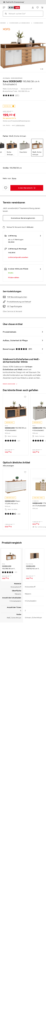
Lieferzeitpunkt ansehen (18, 257)
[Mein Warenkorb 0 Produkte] (42, 7)
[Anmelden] (32, 7)
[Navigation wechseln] (4, 7)
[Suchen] (6, 13)
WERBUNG (7, 106)
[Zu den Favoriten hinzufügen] (5, 188)
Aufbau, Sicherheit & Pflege (15, 340)
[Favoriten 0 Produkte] (37, 7)
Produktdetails (9, 332)
